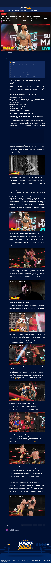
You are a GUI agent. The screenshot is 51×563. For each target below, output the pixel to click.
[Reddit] (7, 64)
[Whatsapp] (7, 61)
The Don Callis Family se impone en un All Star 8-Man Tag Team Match (22, 68)
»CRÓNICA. (17, 378)
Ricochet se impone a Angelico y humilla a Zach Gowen (20, 66)
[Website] (42, 529)
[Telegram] (7, 66)
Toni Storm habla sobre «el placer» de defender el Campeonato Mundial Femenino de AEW (25, 64)
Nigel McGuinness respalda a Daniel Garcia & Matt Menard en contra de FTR (23, 76)
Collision (4, 14)
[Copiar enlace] (7, 69)
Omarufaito (4, 22)
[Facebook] (7, 56)
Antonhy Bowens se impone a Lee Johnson (18, 70)
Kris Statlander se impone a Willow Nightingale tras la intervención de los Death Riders (25, 72)
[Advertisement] (25, 3)
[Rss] (44, 529)
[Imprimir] (44, 525)
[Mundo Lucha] (25, 8)
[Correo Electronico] (39, 525)
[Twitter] (7, 59)
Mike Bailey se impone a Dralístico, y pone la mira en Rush (20, 74)
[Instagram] (45, 544)
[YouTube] (42, 544)
